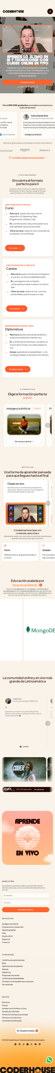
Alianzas (5, 969)
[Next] (47, 425)
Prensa (5, 1005)
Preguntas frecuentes (11, 975)
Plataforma (6, 972)
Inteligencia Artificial (10, 924)
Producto (6, 942)
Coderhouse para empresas (13, 960)
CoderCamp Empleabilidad (13, 978)
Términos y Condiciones (11, 1018)
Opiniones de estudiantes (12, 966)
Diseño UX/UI (7, 936)
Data (4, 933)
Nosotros (6, 1002)
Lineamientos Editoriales (12, 1021)
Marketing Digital (8, 930)
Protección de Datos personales (15, 1015)
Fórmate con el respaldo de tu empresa (17, 981)
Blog (4, 963)
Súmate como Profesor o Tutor (14, 1008)
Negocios (6, 939)
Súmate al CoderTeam (10, 1011)
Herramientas (7, 985)
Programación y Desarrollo (12, 927)
